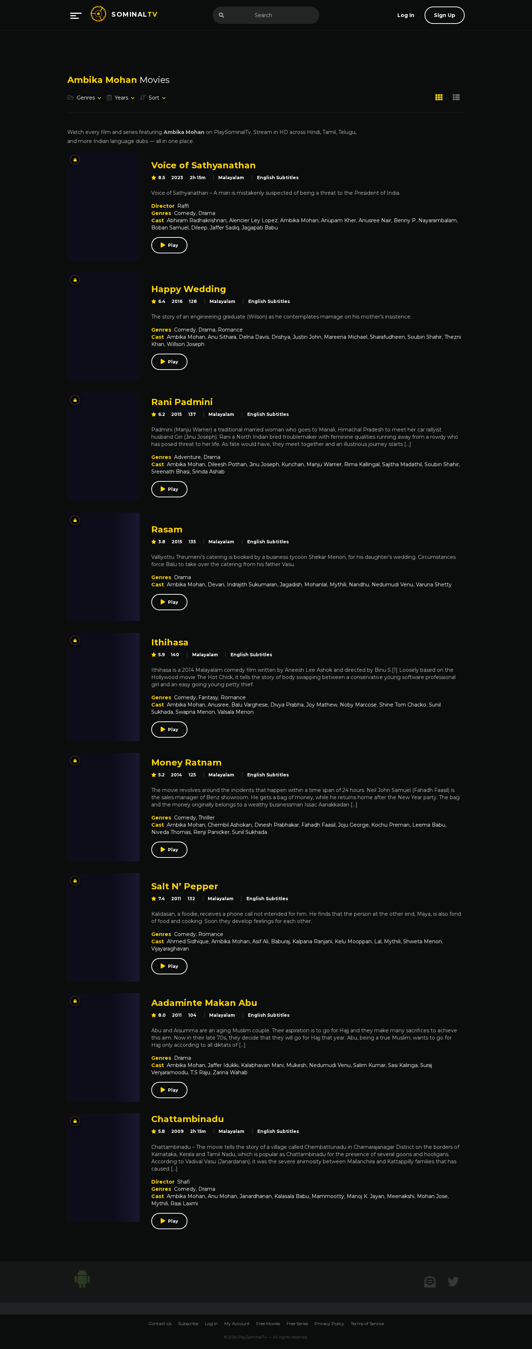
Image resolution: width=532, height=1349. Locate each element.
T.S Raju (200, 1072)
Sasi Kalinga (403, 1065)
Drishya (280, 337)
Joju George (353, 825)
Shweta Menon (422, 941)
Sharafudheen (387, 337)
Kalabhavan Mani (262, 1065)
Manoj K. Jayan (365, 1196)
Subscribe (188, 1323)
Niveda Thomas (171, 832)
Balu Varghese (249, 704)
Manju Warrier (324, 464)
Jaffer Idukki (223, 1065)
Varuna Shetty (434, 584)
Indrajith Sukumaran (252, 584)
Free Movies (268, 1323)
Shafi (183, 1182)
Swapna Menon (195, 712)
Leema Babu (428, 825)
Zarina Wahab (230, 1072)
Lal (377, 941)
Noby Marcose (358, 704)
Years (121, 97)
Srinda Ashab (208, 471)
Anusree (218, 704)
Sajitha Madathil (402, 464)
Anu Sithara (222, 337)
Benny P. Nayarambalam (425, 220)
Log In (211, 1323)
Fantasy (208, 697)
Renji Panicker (211, 832)
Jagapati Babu (260, 227)
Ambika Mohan (299, 220)
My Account (237, 1323)
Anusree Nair (375, 220)
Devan (216, 584)
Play (173, 245)
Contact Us (160, 1323)
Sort (154, 97)
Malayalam (231, 177)
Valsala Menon (236, 712)
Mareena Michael (345, 337)
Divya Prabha (287, 704)
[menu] (76, 15)
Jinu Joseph (264, 464)
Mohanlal (315, 584)
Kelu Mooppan (353, 941)
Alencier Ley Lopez (253, 220)
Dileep (199, 227)
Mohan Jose (432, 1196)
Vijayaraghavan (170, 948)
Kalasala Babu (291, 1196)
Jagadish (291, 584)
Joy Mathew (321, 704)
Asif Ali (260, 941)
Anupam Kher (338, 220)
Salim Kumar (369, 1065)
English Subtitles (278, 177)
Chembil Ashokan (230, 825)
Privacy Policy (329, 1323)
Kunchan (293, 464)
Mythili (338, 584)
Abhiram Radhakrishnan (197, 220)
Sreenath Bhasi (170, 471)
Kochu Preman (390, 825)
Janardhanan (256, 1196)
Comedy (185, 213)
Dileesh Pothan (227, 464)
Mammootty (328, 1196)
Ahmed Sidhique (188, 941)
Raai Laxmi (184, 1203)
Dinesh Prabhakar (276, 825)
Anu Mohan (222, 1196)
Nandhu (359, 584)
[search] (221, 15)
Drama (206, 213)
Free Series (297, 1323)
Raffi (183, 206)
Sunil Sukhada (249, 832)
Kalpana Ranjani (312, 941)
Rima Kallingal (362, 464)
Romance (230, 329)
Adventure (187, 457)
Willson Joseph (185, 344)
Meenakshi (400, 1196)
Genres (86, 97)
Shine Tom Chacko (402, 704)
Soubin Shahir (425, 337)
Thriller (206, 817)
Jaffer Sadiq (224, 227)
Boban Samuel (170, 227)
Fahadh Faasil (318, 825)
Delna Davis (254, 337)
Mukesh (296, 1065)
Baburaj (280, 941)
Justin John (307, 337)
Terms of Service (367, 1323)
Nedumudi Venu (392, 584)
